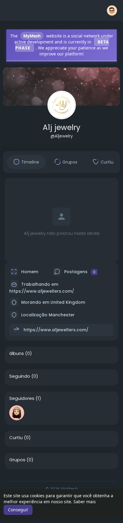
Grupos (17, 459)
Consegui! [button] (18, 510)
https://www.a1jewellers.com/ (41, 291)
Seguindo (19, 376)
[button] (112, 10)
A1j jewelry (61, 127)
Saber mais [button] (84, 501)
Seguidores (21, 398)
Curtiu (16, 437)
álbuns (16, 353)
